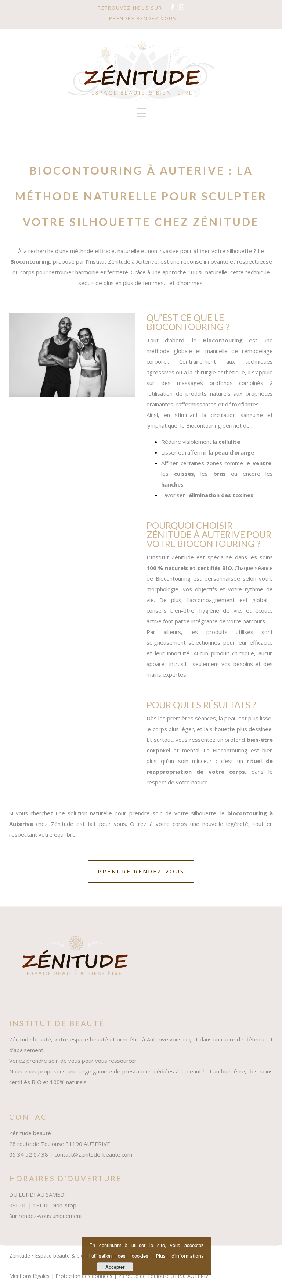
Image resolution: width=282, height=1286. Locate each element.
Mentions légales (29, 1275)
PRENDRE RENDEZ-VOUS (143, 18)
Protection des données (83, 1275)
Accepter (115, 1267)
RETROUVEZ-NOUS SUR (130, 7)
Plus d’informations (180, 1256)
